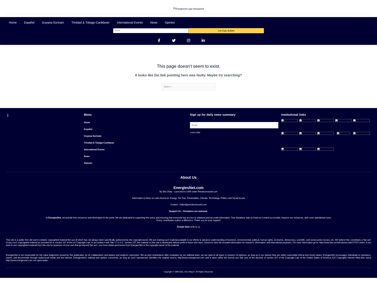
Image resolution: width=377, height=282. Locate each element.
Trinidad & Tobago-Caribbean (90, 22)
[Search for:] (188, 86)
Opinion (170, 22)
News (153, 22)
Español (29, 22)
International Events (130, 22)
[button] (359, 22)
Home (13, 22)
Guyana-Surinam (53, 22)
